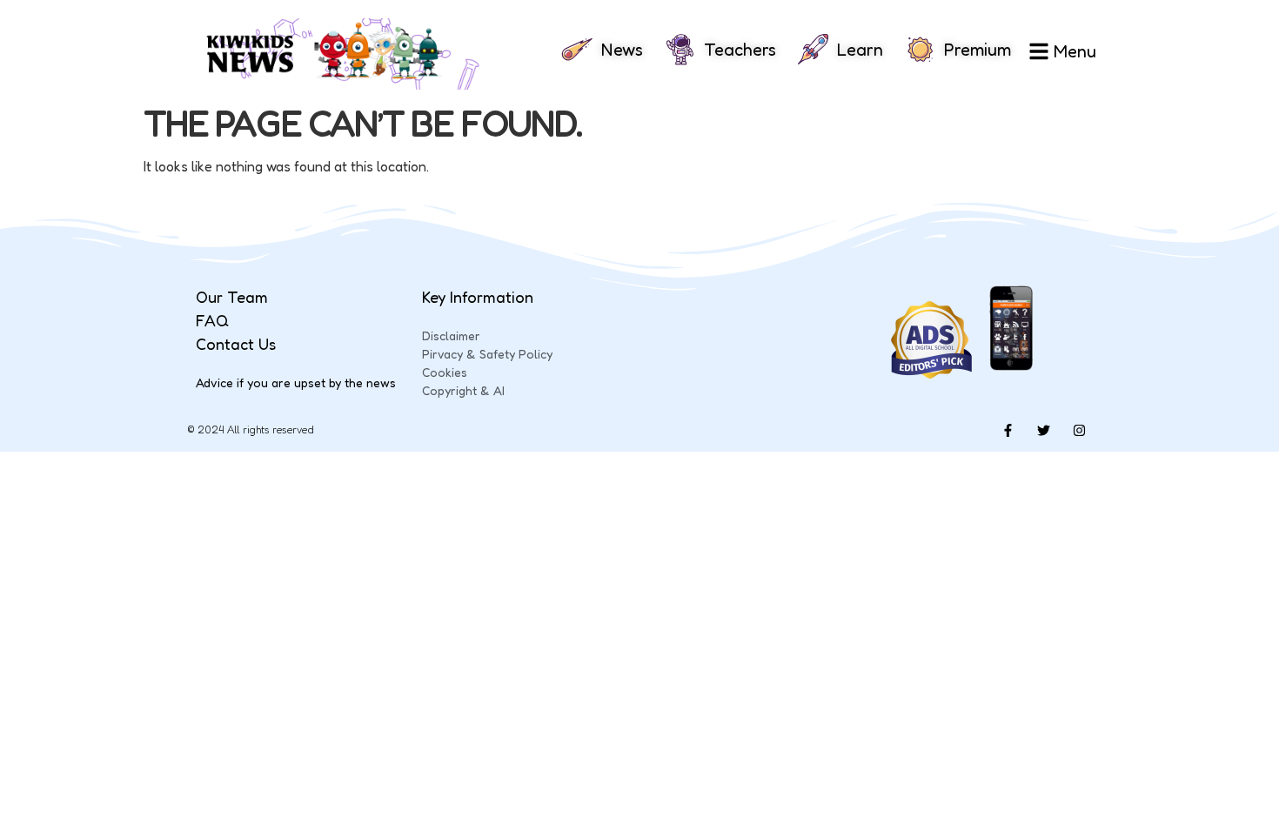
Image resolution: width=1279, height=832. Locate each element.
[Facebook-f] (1007, 430)
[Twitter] (1043, 430)
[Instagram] (1079, 430)
